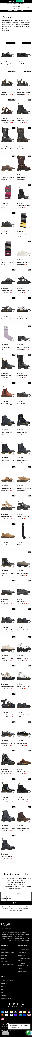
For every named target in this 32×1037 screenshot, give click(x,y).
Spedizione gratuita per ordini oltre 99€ (16, 3)
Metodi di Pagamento (7, 964)
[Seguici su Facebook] (9, 1004)
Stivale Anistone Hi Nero (8, 149)
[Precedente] (0, 3)
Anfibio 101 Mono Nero (23, 799)
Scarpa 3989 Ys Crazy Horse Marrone (7, 177)
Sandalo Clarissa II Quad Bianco (24, 687)
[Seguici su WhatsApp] (22, 1004)
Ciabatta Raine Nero (6, 290)
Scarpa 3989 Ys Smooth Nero (8, 234)
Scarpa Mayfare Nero (7, 64)
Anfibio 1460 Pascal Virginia (6, 856)
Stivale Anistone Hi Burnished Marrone (22, 177)
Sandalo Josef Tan (6, 488)
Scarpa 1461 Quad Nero (8, 630)
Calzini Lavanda (5, 347)
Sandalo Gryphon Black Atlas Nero (23, 92)
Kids (22, 10)
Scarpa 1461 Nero (6, 601)
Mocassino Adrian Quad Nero (23, 602)
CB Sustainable (5, 961)
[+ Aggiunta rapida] (13, 56)
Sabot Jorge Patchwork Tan (23, 488)
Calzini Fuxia (4, 205)
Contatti (20, 968)
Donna (10, 10)
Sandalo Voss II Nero (7, 319)
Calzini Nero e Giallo (22, 234)
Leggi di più (5, 30)
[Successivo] (31, 3)
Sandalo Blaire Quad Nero (24, 658)
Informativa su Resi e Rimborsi (24, 959)
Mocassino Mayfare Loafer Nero (22, 64)
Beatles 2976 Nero (6, 375)
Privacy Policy (20, 910)
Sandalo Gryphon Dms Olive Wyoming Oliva (7, 92)
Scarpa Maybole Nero (23, 347)
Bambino (3, 995)
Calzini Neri (20, 545)
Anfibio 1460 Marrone (23, 828)
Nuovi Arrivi (4, 983)
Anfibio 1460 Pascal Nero (8, 460)
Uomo (16, 10)
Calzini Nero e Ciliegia (7, 262)
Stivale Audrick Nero (22, 375)
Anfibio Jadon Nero (22, 432)
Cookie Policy (21, 955)
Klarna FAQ (4, 955)
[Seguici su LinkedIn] (18, 1004)
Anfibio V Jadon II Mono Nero (7, 828)
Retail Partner (12, 1030)
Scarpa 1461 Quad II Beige (7, 658)
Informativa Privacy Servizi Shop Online (23, 964)
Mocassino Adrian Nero (23, 630)
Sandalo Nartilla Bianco (7, 686)
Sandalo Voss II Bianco (23, 319)
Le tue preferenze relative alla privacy (10, 1032)
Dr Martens (4, 61)
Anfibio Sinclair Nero (6, 432)
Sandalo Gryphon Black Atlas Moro (7, 121)
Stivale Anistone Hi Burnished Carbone (22, 149)
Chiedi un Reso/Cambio (7, 952)
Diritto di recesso (22, 971)
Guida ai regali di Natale (7, 980)
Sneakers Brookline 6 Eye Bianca (24, 262)
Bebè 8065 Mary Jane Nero (7, 743)
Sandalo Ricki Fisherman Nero (24, 517)
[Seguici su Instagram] (14, 1004)
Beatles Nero (4, 799)
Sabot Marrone (21, 771)
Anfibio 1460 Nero (22, 460)
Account (3, 949)
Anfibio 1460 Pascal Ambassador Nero (22, 121)
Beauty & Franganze (6, 998)
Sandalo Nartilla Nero (23, 290)
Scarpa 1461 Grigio (22, 573)
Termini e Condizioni (23, 949)
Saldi (2, 986)
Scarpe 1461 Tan (5, 545)
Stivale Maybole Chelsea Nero (24, 206)
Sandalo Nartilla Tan (6, 516)
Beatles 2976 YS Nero (7, 573)
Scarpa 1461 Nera (22, 404)
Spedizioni (3, 958)
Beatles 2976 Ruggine (7, 404)
